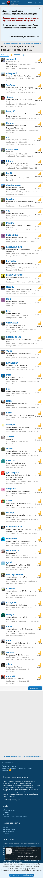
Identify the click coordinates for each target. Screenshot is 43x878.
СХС (8, 137)
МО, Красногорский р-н (15, 378)
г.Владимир (20, 463)
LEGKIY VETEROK (14, 275)
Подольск (23, 365)
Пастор (10, 512)
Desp (8, 374)
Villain (9, 664)
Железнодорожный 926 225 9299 (18, 453)
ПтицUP (10, 614)
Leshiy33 (10, 111)
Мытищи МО (25, 565)
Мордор (30, 88)
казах (9, 412)
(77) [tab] (4, 54)
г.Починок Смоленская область (18, 530)
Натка (9, 400)
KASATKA (10, 460)
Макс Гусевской (14, 574)
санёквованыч (14, 526)
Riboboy (10, 161)
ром (8, 388)
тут (36, 856)
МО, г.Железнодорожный (18, 428)
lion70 (9, 173)
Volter (9, 640)
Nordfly (10, 287)
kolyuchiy (11, 261)
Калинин (26, 541)
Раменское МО (11, 239)
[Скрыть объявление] (39, 9)
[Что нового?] (35, 2)
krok (8, 310)
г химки (26, 655)
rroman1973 (12, 550)
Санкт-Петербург (25, 76)
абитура (10, 424)
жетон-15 (11, 59)
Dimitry (10, 223)
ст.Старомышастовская (14, 327)
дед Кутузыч (12, 472)
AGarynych (11, 73)
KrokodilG (11, 588)
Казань (26, 140)
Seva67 (9, 448)
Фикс (9, 351)
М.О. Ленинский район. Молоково (18, 504)
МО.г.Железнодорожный (15, 190)
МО (24, 391)
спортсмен (12, 538)
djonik (9, 562)
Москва (29, 289)
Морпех (10, 123)
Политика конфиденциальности (14, 768)
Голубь (10, 199)
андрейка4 (12, 488)
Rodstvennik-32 (14, 246)
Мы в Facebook (8, 831)
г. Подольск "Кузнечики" (16, 127)
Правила (6, 812)
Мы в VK (6, 827)
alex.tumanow (13, 185)
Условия (6, 814)
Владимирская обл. (13, 116)
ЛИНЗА (10, 652)
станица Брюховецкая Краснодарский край (14, 478)
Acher (9, 500)
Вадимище (12, 235)
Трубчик (10, 85)
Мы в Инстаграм (9, 829)
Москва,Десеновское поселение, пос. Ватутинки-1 (18, 65)
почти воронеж (28, 415)
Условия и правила (9, 766)
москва (27, 491)
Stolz (8, 299)
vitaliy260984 (13, 322)
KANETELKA (12, 363)
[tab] (17, 55)
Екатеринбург (25, 643)
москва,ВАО (10, 405)
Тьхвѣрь (24, 605)
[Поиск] (40, 2)
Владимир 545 (13, 336)
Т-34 (8, 211)
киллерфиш (12, 149)
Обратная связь (9, 810)
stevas (9, 97)
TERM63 (10, 436)
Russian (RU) (8, 762)
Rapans (9, 626)
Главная (5, 770)
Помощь (31, 768)
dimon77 (10, 676)
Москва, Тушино (12, 517)
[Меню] (3, 2)
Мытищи (22, 679)
